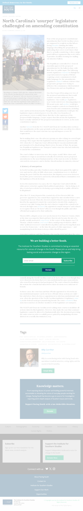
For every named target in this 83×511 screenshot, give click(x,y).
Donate (48, 269)
